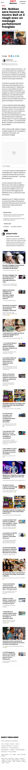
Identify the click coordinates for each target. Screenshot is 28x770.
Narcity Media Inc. (15, 740)
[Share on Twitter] (13, 56)
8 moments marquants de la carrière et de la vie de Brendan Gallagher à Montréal (10, 308)
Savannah (19, 761)
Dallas (10, 761)
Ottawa (16, 758)
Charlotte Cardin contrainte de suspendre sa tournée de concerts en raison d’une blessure (13, 642)
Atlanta (23, 761)
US (10, 754)
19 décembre (13, 73)
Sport (3, 5)
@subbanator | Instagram (15, 44)
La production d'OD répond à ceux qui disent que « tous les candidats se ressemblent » (9, 435)
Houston (7, 762)
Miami (14, 761)
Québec (14, 754)
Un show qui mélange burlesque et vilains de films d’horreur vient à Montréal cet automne (10, 550)
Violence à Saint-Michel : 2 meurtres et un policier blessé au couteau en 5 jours (9, 601)
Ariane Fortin (9, 59)
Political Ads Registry (20, 749)
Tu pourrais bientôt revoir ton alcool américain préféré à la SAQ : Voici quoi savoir (10, 586)
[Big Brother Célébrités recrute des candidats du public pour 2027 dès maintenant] (14, 467)
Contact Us (15, 745)
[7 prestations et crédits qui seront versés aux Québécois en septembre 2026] (14, 325)
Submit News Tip (4, 747)
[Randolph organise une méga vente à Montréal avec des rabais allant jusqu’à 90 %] (14, 395)
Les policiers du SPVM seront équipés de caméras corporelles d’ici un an (10, 535)
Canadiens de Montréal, (7, 44)
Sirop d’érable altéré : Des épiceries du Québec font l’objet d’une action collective (14, 574)
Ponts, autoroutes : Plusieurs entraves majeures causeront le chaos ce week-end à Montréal (10, 377)
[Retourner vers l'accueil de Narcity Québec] (13, 1)
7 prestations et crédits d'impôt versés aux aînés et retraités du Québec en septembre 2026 (10, 615)
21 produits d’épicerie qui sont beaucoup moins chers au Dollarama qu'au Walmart (9, 361)
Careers (17, 743)
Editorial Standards (5, 749)
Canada (6, 754)
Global (18, 754)
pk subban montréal (16, 226)
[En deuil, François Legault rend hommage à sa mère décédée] (22, 487)
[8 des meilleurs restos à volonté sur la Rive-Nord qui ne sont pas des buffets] (22, 450)
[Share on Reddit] (9, 56)
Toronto (5, 758)
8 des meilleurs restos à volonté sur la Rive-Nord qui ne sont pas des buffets (9, 451)
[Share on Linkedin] (11, 56)
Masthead (13, 749)
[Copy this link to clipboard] (18, 56)
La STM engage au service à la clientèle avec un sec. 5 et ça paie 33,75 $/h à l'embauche (9, 656)
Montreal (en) (4, 761)
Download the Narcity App (6, 745)
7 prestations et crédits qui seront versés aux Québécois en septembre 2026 (13, 334)
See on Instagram (6, 166)
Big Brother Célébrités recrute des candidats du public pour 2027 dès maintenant (13, 476)
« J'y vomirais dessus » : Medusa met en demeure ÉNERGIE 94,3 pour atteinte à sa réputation (10, 346)
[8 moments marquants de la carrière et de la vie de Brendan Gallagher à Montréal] (22, 307)
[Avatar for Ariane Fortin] (3, 234)
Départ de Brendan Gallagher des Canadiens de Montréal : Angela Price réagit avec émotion (9, 294)
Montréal (13, 3)
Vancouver (22, 758)
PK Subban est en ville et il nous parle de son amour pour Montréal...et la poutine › (14, 219)
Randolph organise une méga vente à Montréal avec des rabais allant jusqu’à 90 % (14, 405)
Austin (3, 762)
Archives (12, 743)
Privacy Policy (4, 751)
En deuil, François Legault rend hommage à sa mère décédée (10, 486)
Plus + (6, 230)
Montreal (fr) (11, 758)
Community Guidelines (13, 747)
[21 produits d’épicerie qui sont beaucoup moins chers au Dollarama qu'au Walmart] (22, 360)
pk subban (6, 226)
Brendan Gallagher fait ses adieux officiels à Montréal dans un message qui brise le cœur (10, 279)
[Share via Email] (16, 56)
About (2, 743)
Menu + (2, 2)
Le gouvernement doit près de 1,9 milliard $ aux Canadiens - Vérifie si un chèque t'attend (10, 522)
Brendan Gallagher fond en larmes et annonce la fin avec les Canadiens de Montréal (13, 267)
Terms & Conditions (12, 751)
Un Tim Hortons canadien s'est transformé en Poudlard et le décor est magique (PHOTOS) (9, 418)
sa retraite (5, 201)
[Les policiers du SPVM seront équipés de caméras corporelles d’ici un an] (22, 535)
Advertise (7, 743)
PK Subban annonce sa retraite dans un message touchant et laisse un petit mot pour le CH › (13, 215)
